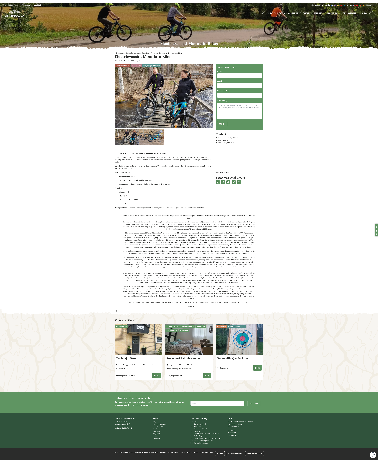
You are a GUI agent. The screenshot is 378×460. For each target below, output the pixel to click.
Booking (367, 13)
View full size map (222, 172)
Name (219, 71)
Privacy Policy (233, 426)
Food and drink (294, 13)
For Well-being (196, 436)
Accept (220, 453)
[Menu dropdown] (284, 13)
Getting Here (233, 435)
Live (343, 13)
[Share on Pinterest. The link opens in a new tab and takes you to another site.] (229, 182)
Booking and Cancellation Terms (240, 422)
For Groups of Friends (198, 429)
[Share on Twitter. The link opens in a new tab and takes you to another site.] (234, 182)
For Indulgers (195, 426)
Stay (262, 13)
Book (156, 375)
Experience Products (150, 53)
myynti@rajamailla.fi (33, 5)
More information (254, 453)
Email (219, 81)
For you (306, 13)
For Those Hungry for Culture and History (206, 438)
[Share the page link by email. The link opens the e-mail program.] (218, 182)
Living (155, 436)
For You (156, 429)
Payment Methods (235, 424)
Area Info (318, 13)
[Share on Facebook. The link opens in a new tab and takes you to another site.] (223, 182)
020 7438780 (223, 140)
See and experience (275, 13)
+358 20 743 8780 (13, 5)
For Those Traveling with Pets (201, 441)
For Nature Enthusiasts (199, 443)
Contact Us (157, 438)
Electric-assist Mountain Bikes (170, 53)
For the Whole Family (198, 424)
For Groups (194, 422)
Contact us (352, 13)
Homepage (120, 53)
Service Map (233, 433)
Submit (222, 123)
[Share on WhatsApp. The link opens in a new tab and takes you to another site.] (239, 182)
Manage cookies (235, 453)
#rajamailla (332, 13)
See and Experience (160, 424)
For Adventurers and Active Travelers (204, 433)
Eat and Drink (158, 426)
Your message (222, 101)
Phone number (223, 91)
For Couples (195, 431)
